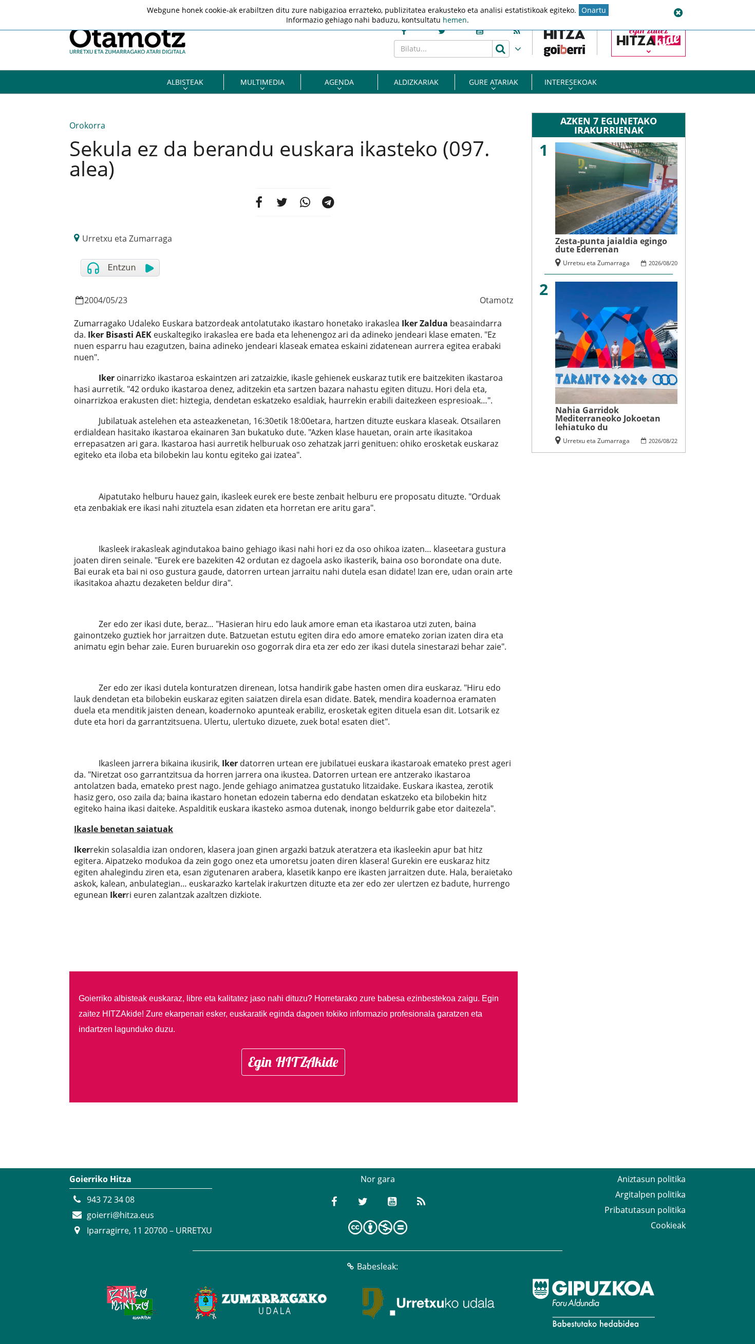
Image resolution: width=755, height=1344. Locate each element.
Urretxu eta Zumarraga (127, 238)
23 (122, 300)
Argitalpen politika (650, 1194)
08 (666, 263)
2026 (655, 263)
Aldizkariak (416, 82)
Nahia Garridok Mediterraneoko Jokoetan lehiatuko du (607, 418)
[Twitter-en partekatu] (282, 202)
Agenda (339, 82)
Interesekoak (570, 82)
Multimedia (262, 82)
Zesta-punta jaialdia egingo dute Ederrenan (611, 245)
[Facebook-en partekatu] (258, 202)
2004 (93, 300)
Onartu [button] (593, 10)
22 (674, 441)
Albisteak (185, 82)
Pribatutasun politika (645, 1210)
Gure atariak (493, 82)
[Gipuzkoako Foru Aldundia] (593, 1303)
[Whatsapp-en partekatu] (305, 202)
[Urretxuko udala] (429, 1303)
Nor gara (378, 1179)
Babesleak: (377, 1266)
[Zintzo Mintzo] (129, 1303)
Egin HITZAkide (293, 1062)
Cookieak (668, 1225)
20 (674, 263)
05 (110, 300)
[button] (678, 13)
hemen (455, 20)
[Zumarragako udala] (261, 1303)
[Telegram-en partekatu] (328, 202)
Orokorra (87, 125)
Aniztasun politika (651, 1179)
